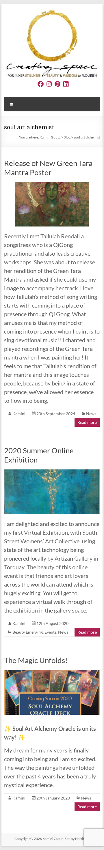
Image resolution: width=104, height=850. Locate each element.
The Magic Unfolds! (36, 660)
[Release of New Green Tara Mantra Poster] (52, 185)
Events (50, 632)
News (91, 413)
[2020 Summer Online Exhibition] (52, 472)
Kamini (18, 413)
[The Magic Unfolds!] (52, 672)
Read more (87, 422)
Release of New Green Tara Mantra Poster (48, 167)
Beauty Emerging (27, 632)
